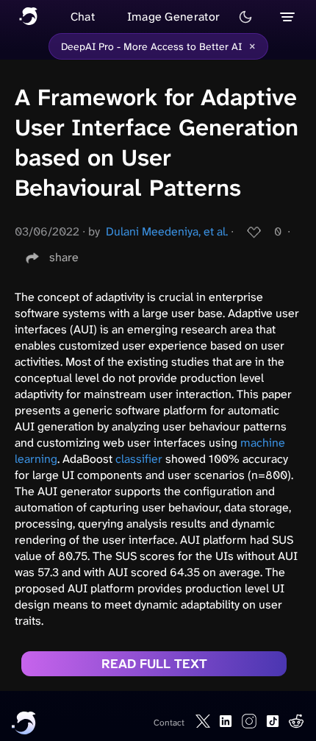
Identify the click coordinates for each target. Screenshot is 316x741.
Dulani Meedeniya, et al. (167, 231)
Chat (83, 16)
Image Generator (173, 16)
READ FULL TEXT (154, 664)
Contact (169, 722)
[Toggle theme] (245, 17)
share (64, 257)
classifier (138, 459)
